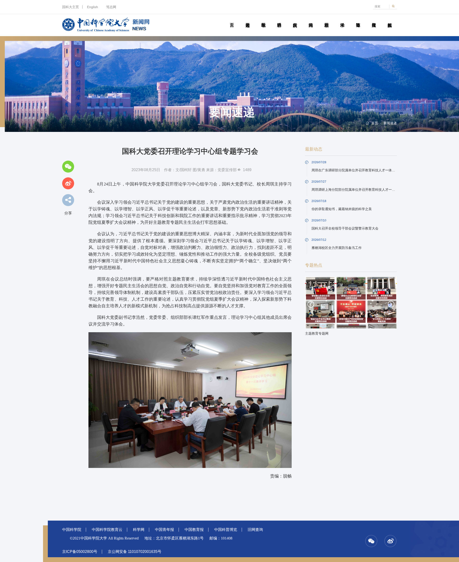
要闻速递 (247, 20)
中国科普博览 (225, 530)
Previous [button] (310, 304)
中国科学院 (71, 530)
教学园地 (263, 20)
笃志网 (111, 7)
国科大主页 (70, 7)
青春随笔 (358, 20)
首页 (231, 20)
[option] (351, 307)
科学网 (138, 530)
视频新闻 (389, 20)
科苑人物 (310, 20)
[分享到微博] (68, 183)
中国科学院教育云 (107, 530)
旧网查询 (255, 530)
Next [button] (391, 304)
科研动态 (279, 20)
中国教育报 (194, 530)
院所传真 (295, 20)
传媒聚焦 (373, 20)
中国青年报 (164, 530)
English (92, 7)
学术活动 (342, 20)
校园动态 (326, 20)
